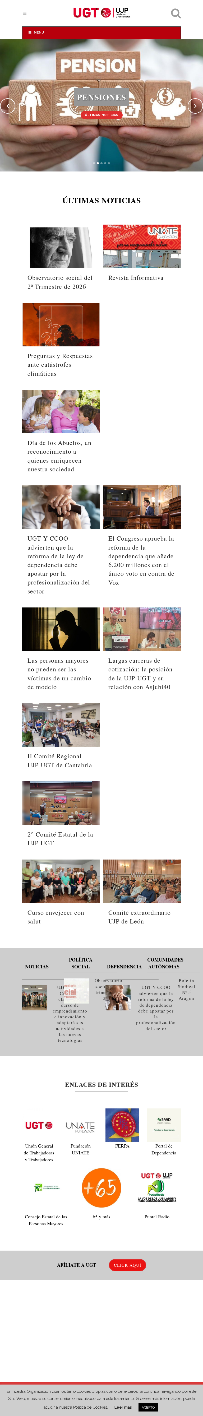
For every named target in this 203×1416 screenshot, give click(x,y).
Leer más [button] (123, 1407)
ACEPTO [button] (148, 1407)
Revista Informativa (136, 277)
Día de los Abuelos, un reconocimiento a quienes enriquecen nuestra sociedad (59, 455)
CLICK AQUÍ (127, 1265)
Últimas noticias (101, 115)
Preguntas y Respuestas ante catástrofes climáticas (60, 364)
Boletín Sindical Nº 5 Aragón (186, 989)
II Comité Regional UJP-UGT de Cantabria (59, 760)
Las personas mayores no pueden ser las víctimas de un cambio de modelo (59, 673)
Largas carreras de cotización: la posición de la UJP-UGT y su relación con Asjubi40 (140, 673)
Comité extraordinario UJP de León (139, 916)
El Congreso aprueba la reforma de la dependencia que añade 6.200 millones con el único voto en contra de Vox (141, 560)
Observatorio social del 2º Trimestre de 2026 (60, 281)
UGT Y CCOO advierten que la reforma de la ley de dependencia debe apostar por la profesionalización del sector (58, 564)
